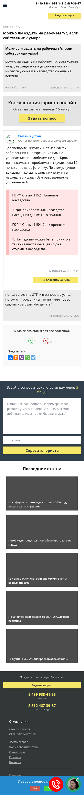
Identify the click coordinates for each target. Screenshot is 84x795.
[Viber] (21, 357)
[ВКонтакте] (10, 357)
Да (49, 788)
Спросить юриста (58, 280)
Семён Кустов (29, 136)
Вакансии (15, 762)
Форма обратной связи (24, 747)
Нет (35, 788)
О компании (17, 752)
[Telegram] (33, 357)
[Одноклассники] (15, 357)
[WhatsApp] (27, 357)
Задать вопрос (65, 15)
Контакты (15, 757)
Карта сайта (16, 775)
